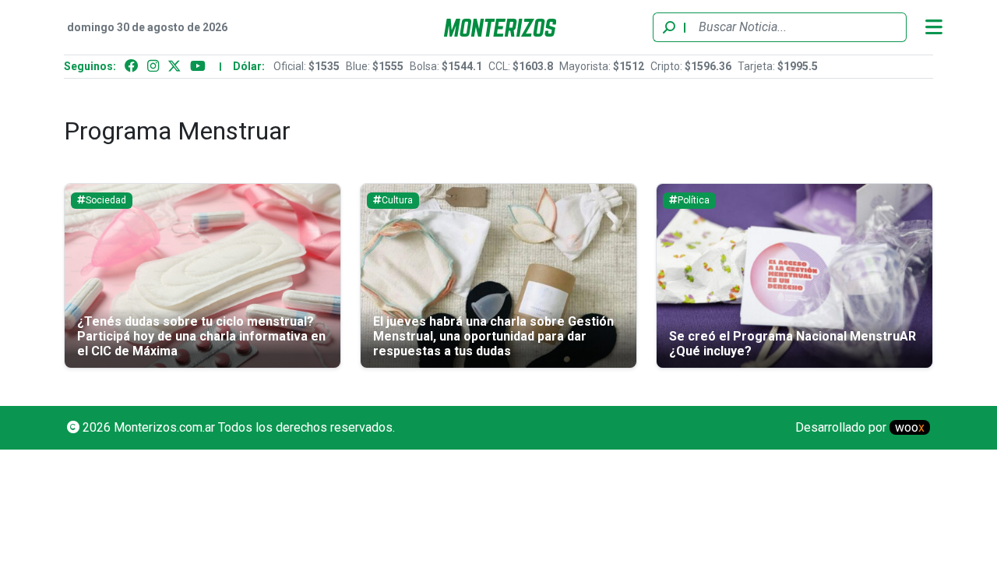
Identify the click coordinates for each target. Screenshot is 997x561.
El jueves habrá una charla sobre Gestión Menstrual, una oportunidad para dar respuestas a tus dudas (493, 336)
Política (694, 200)
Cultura (397, 200)
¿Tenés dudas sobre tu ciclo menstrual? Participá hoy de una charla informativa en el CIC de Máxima (201, 336)
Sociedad (106, 200)
